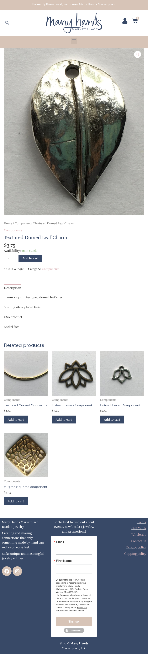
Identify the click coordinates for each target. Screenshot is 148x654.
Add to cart (30, 258)
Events (141, 522)
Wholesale (138, 535)
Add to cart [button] (16, 419)
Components (23, 223)
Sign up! (74, 621)
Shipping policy (135, 554)
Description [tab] (12, 288)
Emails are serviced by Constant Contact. (71, 609)
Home (8, 223)
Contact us (138, 541)
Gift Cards (138, 528)
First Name (64, 560)
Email (60, 541)
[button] (74, 41)
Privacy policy (136, 547)
